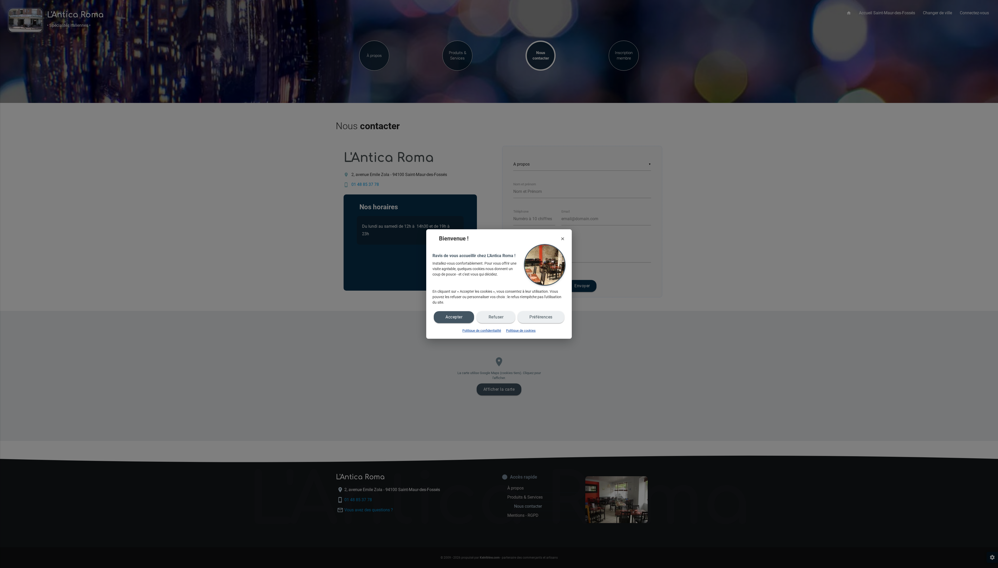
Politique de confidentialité (481, 330)
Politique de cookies (521, 330)
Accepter (453, 317)
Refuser (496, 317)
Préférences (541, 317)
